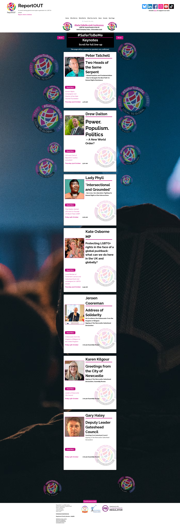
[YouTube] (166, 6)
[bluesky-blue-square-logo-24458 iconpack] (144, 6)
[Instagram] (160, 6)
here (155, 10)
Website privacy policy (61, 519)
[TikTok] (171, 6)
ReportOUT (30, 5)
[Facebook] (155, 6)
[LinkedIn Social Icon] (150, 6)
